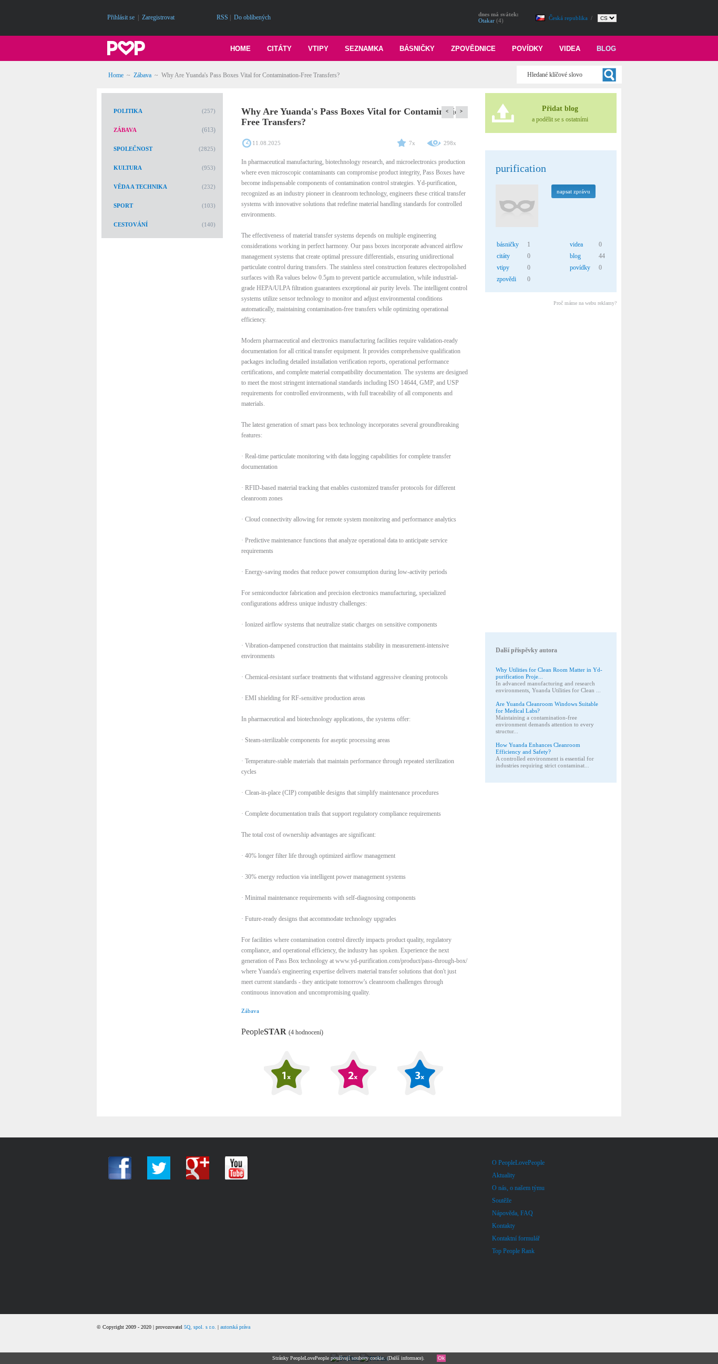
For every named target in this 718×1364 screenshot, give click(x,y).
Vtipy (318, 49)
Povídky (527, 49)
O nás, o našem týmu (518, 1188)
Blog (606, 49)
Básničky (417, 49)
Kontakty (503, 1225)
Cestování (131, 224)
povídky (580, 267)
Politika (128, 111)
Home (240, 49)
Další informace (405, 1358)
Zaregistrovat (158, 17)
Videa (569, 49)
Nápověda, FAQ (512, 1213)
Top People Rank (513, 1251)
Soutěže (501, 1200)
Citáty (279, 49)
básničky (508, 244)
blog (575, 256)
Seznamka (364, 49)
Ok (441, 1358)
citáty (503, 256)
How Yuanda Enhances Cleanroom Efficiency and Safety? (538, 748)
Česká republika (569, 18)
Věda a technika (140, 186)
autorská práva (235, 1327)
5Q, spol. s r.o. (200, 1327)
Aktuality (503, 1175)
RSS (222, 17)
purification (521, 168)
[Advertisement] (550, 471)
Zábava (142, 75)
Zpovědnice (473, 49)
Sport (123, 205)
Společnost (133, 149)
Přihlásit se (121, 17)
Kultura (128, 168)
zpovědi (506, 279)
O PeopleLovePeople (518, 1162)
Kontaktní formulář (516, 1238)
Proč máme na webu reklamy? (585, 303)
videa (576, 244)
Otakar (486, 20)
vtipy (503, 267)
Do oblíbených (252, 17)
